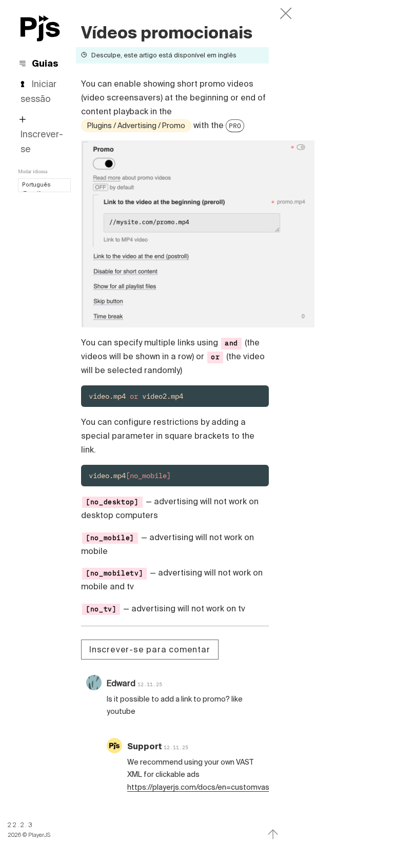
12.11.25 (149, 684)
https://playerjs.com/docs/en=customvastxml (205, 787)
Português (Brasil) (36, 189)
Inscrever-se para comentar (149, 649)
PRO (235, 125)
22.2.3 (20, 825)
